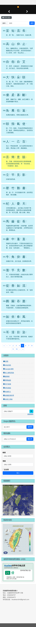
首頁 (6, 361)
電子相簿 (8, 384)
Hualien (8, 565)
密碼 (4, 461)
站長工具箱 (8, 399)
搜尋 (32, 23)
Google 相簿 (9, 369)
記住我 (6, 469)
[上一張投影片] (9, 11)
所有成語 (7, 18)
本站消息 (8, 365)
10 (16, 349)
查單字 (30, 427)
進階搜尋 (30, 414)
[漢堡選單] (33, 2)
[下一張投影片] (27, 11)
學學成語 (8, 380)
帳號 (4, 452)
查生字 (30, 439)
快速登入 (8, 392)
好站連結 (8, 388)
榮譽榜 (7, 376)
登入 (18, 473)
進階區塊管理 (9, 395)
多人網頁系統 (9, 373)
